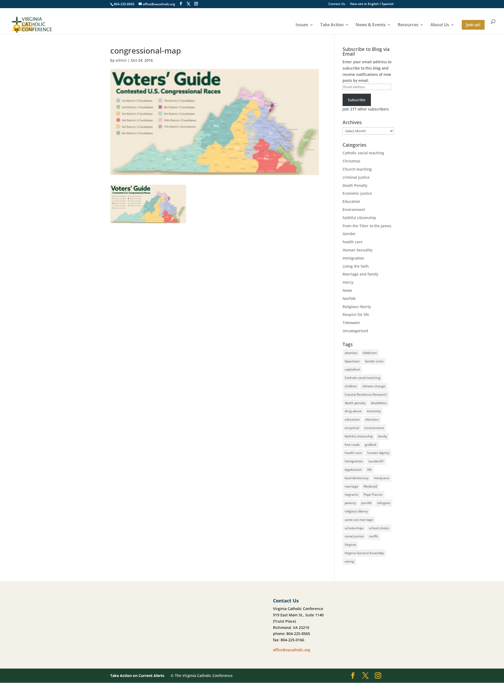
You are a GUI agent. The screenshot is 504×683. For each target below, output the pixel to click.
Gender (349, 233)
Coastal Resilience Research (366, 394)
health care (353, 241)
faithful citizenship (359, 436)
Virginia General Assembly (364, 553)
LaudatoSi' (376, 461)
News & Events (371, 25)
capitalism (352, 369)
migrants (351, 494)
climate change (373, 386)
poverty (350, 503)
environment (374, 428)
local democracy (357, 478)
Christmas (351, 160)
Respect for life (356, 314)
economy (374, 411)
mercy (348, 282)
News (347, 290)
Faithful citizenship (359, 217)
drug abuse (353, 411)
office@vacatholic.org (291, 649)
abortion (351, 353)
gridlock (371, 444)
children (351, 386)
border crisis (374, 361)
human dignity (378, 453)
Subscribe (356, 99)
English (373, 4)
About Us (439, 25)
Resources (408, 25)
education (352, 419)
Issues (302, 25)
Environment (354, 209)
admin (121, 60)
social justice (354, 536)
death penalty (355, 403)
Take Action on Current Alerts (137, 675)
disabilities (379, 403)
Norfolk (349, 298)
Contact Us (336, 4)
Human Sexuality (357, 249)
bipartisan (352, 361)
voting (349, 561)
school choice (379, 528)
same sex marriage (359, 519)
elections (372, 419)
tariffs (373, 536)
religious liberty (356, 511)
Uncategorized (355, 330)
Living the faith (356, 266)
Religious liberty (357, 306)
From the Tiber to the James (367, 225)
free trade (352, 444)
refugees (383, 503)
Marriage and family (360, 274)
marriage (351, 486)
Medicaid (370, 486)
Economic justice (357, 193)
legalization (353, 469)
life (369, 469)
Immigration (353, 258)
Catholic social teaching (363, 152)
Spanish (388, 4)
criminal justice (356, 177)
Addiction (370, 353)
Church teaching (357, 169)
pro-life (366, 503)
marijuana (381, 478)
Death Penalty (355, 185)
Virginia (350, 544)
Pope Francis (373, 494)
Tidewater (351, 322)
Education (351, 201)
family (382, 436)
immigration (354, 461)
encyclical (352, 428)
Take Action (332, 25)
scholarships (354, 528)
